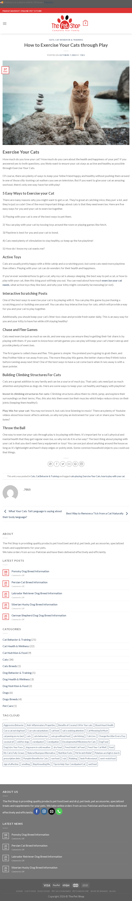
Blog (112, 891)
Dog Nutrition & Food (15, 686)
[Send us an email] (51, 811)
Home (19, 891)
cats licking (78, 736)
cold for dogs (23, 741)
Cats (51, 40)
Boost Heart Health (104, 725)
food (111, 747)
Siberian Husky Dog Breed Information (34, 604)
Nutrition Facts (65, 753)
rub (64, 758)
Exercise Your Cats (91, 476)
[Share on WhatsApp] (50, 464)
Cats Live (91, 736)
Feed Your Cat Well (97, 747)
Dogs (6, 692)
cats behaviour (41, 736)
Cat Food (30, 891)
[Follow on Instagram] (44, 811)
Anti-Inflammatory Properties (41, 725)
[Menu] (5, 23)
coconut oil (9, 741)
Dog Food (103, 741)
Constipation (53, 741)
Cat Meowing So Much (97, 730)
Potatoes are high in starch (107, 753)
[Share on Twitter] (63, 464)
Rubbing (73, 758)
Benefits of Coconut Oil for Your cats (75, 725)
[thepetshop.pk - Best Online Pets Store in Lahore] (66, 23)
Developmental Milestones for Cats (79, 741)
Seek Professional (88, 758)
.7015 (82, 55)
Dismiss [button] (48, 2)
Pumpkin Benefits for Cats (35, 758)
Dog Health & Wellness (16, 679)
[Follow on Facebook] (36, 811)
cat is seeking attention (73, 730)
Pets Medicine (81, 891)
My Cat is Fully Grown (14, 753)
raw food (55, 758)
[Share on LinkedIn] (81, 464)
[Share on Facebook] (56, 464)
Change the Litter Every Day (112, 736)
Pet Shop (13, 801)
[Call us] (59, 811)
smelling (26, 764)
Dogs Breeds (10, 699)
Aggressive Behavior (14, 725)
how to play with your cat (113, 476)
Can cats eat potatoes (38, 730)
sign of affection (11, 764)
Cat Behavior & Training (69, 40)
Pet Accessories (61, 891)
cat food (55, 730)
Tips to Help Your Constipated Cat (69, 764)
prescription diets (12, 758)
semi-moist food (108, 758)
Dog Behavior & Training (17, 672)
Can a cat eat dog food (14, 730)
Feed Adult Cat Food (75, 747)
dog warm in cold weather (38, 747)
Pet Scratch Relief (83, 753)
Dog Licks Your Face (13, 747)
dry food (58, 747)
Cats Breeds (10, 666)
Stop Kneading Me (41, 764)
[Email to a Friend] (69, 464)
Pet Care (8, 705)
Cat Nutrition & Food (15, 652)
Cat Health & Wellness (16, 646)
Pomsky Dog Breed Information (30, 571)
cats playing (76, 476)
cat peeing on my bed (14, 736)
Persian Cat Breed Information (29, 582)
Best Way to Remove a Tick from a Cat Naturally (95, 513)
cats (29, 736)
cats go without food (60, 736)
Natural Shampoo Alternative (41, 753)
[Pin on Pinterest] (75, 464)
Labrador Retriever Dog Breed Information (37, 593)
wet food (92, 764)
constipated (38, 741)
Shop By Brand (99, 891)
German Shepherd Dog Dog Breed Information (39, 615)
